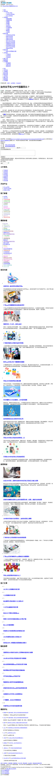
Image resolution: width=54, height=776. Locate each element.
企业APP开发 (6, 212)
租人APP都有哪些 (8, 625)
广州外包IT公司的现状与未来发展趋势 (14, 537)
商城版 (8, 23)
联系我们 (5, 763)
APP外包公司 (6, 250)
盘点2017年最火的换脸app (11, 613)
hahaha (4, 717)
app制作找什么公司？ (11, 732)
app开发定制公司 (7, 253)
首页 (4, 9)
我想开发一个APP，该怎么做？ (12, 324)
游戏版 (8, 21)
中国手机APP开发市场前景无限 (12, 706)
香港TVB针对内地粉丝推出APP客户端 (14, 619)
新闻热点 (5, 177)
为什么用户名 (6, 758)
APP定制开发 (6, 214)
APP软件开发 (6, 201)
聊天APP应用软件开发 (8, 234)
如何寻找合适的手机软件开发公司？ (15, 753)
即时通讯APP (6, 229)
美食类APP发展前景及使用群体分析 (14, 631)
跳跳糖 (4, 712)
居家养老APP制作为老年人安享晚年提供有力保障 (18, 652)
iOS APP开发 (6, 208)
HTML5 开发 (6, 190)
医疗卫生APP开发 (10, 40)
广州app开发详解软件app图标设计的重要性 (16, 556)
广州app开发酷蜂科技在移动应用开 (13, 305)
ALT (4, 732)
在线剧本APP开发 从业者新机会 (12, 694)
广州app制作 (6, 235)
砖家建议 (5, 742)
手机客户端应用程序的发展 (16, 748)
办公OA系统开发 (7, 265)
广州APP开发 (6, 199)
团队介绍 (5, 58)
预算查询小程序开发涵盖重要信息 (13, 682)
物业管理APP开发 (7, 259)
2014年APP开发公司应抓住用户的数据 (14, 658)
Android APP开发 (10, 14)
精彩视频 (10, 763)
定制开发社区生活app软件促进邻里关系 (15, 688)
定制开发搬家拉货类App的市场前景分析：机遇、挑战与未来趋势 (22, 499)
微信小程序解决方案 (11, 51)
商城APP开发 (9, 48)
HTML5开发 (9, 12)
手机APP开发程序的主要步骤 (12, 381)
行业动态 (8, 57)
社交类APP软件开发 (8, 231)
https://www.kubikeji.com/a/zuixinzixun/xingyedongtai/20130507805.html (27, 139)
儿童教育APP (6, 226)
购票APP (5, 240)
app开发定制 (6, 237)
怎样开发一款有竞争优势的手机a (13, 286)
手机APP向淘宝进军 (10, 144)
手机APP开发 (6, 217)
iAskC (4, 727)
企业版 (8, 29)
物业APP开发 (9, 38)
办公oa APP (6, 266)
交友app (5, 228)
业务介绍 (8, 64)
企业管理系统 (6, 263)
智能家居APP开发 (10, 43)
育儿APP (5, 223)
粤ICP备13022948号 (11, 768)
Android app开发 (7, 188)
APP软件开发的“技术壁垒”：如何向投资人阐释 (17, 518)
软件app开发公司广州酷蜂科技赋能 (13, 362)
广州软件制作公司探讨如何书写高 (13, 343)
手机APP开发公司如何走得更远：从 (14, 437)
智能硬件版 (9, 20)
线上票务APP (6, 244)
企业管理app (6, 262)
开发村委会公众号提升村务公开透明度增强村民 (17, 727)
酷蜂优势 (8, 66)
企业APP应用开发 (7, 248)
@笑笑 (4, 737)
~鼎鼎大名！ (5, 748)
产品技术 (8, 54)
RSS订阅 (20, 763)
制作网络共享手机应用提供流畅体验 (14, 670)
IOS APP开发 (9, 15)
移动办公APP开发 (10, 42)
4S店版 (8, 32)
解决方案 (5, 33)
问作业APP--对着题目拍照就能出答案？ (15, 642)
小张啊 (4, 753)
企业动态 (8, 55)
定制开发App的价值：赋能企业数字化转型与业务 (17, 722)
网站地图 (25, 763)
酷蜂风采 (15, 763)
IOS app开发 (6, 187)
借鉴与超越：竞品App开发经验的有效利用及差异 (18, 712)
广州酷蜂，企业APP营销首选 (12, 700)
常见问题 (5, 180)
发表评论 (3, 156)
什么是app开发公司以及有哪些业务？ (15, 737)
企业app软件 (6, 260)
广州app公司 (6, 209)
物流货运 (8, 26)
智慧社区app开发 (7, 257)
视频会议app (6, 232)
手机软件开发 (6, 211)
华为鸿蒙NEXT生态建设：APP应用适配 (15, 400)
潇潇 (4, 722)
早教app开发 (6, 225)
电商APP (5, 215)
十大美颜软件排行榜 (9, 595)
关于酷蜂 (5, 61)
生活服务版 (9, 27)
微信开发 (5, 49)
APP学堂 (5, 179)
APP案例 (5, 17)
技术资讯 (5, 174)
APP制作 (5, 203)
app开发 (5, 196)
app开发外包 (6, 251)
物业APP (5, 256)
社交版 (8, 24)
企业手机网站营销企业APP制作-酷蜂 (18, 758)
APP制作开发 (6, 254)
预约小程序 (6, 243)
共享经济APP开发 (10, 35)
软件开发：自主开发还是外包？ (15, 742)
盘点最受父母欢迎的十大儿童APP (13, 601)
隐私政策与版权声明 (37, 763)
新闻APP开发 (9, 39)
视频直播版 (9, 18)
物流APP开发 (9, 36)
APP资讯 (5, 52)
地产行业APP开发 (10, 46)
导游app (5, 245)
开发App (5, 205)
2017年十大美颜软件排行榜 (11, 589)
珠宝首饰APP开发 (10, 45)
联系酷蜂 (8, 63)
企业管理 (5, 176)
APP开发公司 (6, 202)
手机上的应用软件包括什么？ (12, 575)
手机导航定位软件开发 (9, 241)
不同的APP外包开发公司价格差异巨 (14, 456)
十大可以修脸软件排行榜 (10, 607)
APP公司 (5, 198)
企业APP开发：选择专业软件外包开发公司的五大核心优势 (20, 480)
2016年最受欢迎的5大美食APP (12, 637)
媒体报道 (5, 60)
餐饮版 (8, 30)
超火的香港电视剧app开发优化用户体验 (15, 664)
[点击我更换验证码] (6, 149)
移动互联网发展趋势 (10, 146)
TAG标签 (30, 763)
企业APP (5, 206)
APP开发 (5, 11)
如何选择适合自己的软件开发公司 (13, 419)
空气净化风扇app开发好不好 (11, 676)
